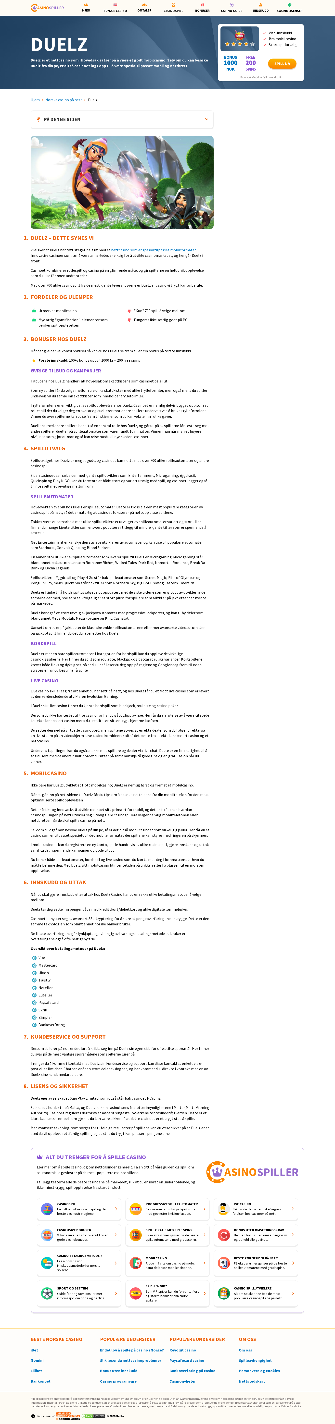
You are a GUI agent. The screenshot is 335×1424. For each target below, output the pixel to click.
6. (26, 882)
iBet (34, 1350)
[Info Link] (116, 1209)
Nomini (37, 1360)
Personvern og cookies (259, 1371)
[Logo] (43, 1415)
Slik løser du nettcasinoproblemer (130, 1360)
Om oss (245, 1350)
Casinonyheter (182, 1381)
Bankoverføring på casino (192, 1371)
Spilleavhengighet (255, 1360)
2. (26, 297)
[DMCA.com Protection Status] (93, 1415)
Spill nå (282, 63)
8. (26, 1086)
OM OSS (247, 1339)
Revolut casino (182, 1350)
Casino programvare (118, 1381)
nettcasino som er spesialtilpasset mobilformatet (153, 249)
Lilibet (36, 1371)
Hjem (35, 99)
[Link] (239, 38)
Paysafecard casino (186, 1360)
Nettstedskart (252, 1381)
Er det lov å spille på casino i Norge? (132, 1350)
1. (26, 238)
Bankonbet (41, 1381)
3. (26, 339)
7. (26, 1036)
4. (26, 448)
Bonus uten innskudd (118, 1371)
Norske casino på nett (63, 99)
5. (26, 773)
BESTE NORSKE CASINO (56, 1339)
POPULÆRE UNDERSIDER (127, 1339)
